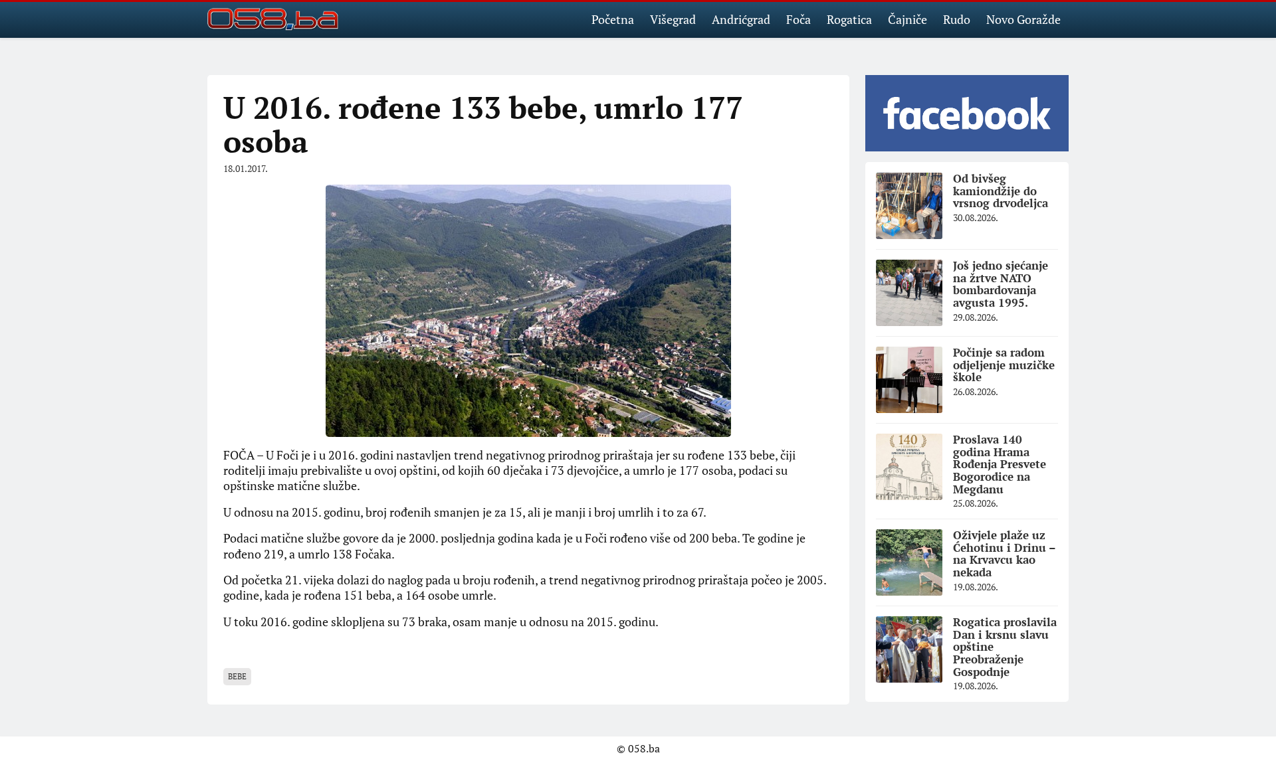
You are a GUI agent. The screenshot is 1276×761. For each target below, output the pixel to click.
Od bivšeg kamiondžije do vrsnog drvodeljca (1000, 191)
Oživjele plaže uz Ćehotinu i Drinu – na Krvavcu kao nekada (1004, 553)
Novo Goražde (1023, 19)
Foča (798, 19)
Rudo (956, 19)
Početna (612, 19)
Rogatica (849, 19)
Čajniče (907, 19)
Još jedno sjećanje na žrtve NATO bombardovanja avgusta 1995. (1000, 284)
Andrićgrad (741, 19)
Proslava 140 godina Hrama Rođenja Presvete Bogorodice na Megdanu (999, 464)
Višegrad (673, 19)
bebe (237, 676)
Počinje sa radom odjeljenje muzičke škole (1004, 364)
